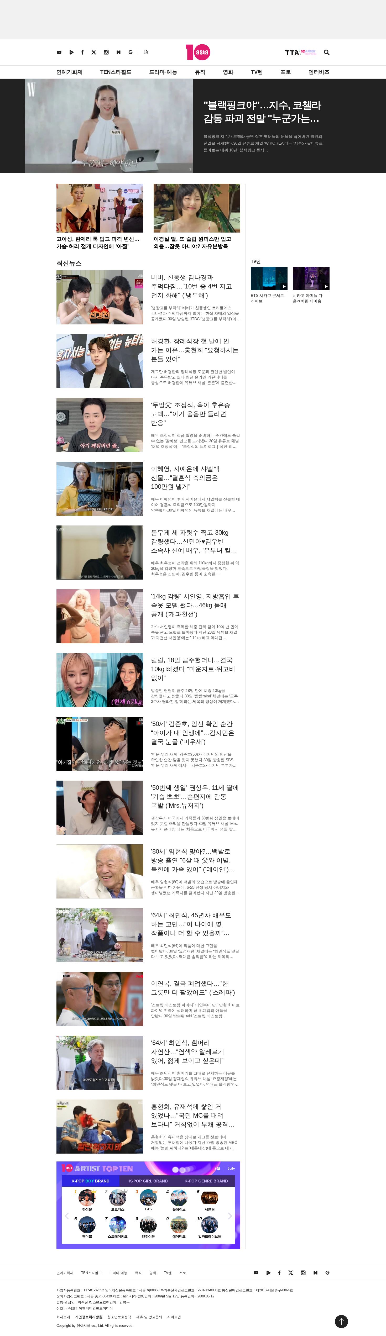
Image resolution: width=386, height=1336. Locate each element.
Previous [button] (67, 1215)
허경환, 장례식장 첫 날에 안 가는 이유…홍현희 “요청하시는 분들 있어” (195, 350)
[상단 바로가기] (341, 1321)
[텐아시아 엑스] (93, 52)
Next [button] (230, 1215)
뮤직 (200, 72)
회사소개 (63, 1317)
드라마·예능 (163, 72)
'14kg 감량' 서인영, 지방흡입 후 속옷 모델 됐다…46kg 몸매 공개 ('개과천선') (195, 605)
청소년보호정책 (119, 1317)
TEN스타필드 (116, 72)
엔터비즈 (319, 72)
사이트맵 (174, 1317)
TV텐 (257, 72)
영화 (228, 72)
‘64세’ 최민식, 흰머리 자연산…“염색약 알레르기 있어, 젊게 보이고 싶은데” (187, 1051)
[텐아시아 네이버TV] (71, 52)
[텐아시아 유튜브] (59, 52)
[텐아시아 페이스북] (82, 52)
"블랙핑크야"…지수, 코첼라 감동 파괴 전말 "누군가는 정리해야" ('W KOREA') (262, 118)
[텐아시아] (198, 52)
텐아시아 (83, 1326)
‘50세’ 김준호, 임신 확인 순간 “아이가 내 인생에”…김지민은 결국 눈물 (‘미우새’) (192, 732)
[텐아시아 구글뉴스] (130, 52)
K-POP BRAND (90, 1181)
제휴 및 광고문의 (149, 1317)
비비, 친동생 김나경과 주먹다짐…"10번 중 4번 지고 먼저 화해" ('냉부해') (191, 286)
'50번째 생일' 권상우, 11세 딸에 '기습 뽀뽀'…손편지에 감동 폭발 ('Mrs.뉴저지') (195, 796)
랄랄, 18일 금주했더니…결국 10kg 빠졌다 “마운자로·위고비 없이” (193, 668)
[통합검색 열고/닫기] (327, 53)
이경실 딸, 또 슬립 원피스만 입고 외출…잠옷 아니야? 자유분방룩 (192, 242)
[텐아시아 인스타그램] (106, 52)
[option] (148, 1215)
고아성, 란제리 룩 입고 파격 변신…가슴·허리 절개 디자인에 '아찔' (97, 242)
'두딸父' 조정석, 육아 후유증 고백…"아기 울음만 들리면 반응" (190, 413)
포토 (285, 72)
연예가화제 (69, 72)
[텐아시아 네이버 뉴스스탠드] (119, 52)
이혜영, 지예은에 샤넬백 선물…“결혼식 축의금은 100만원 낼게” (185, 477)
